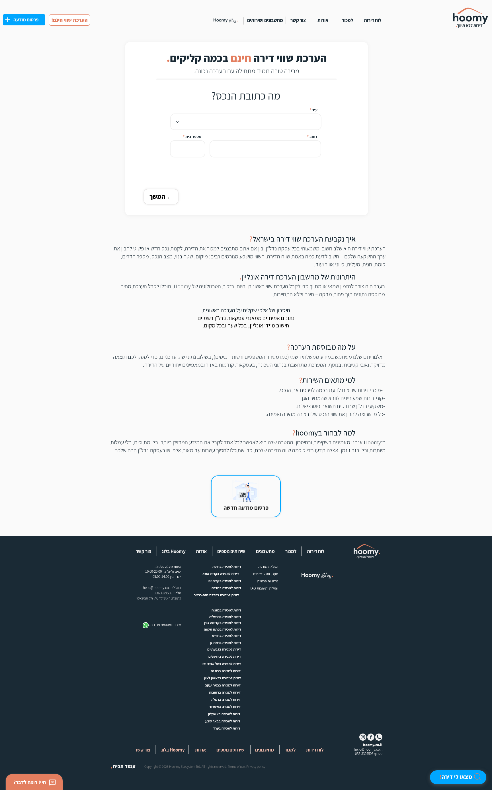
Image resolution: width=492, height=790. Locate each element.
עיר (314, 110)
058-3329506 (163, 593)
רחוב (313, 137)
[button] (264, 551)
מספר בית (193, 137)
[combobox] (245, 122)
